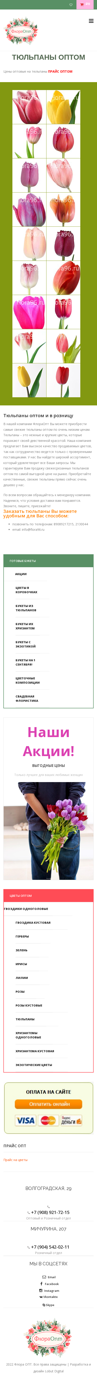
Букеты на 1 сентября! (25, 662)
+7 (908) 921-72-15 (49, 1212)
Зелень (22, 950)
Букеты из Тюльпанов (26, 608)
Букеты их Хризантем (25, 626)
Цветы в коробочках (26, 590)
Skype (49, 1305)
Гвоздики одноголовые (26, 909)
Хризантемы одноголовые (28, 1035)
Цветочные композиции (28, 680)
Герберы (22, 936)
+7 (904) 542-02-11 (49, 1247)
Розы (20, 992)
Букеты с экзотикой (26, 644)
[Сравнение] (72, 5)
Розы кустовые (29, 1005)
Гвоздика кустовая (33, 923)
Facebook (51, 1284)
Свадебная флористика (27, 698)
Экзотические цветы (34, 1065)
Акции (21, 574)
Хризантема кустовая (35, 1051)
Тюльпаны (25, 1019)
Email (51, 1277)
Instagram (51, 1291)
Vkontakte (50, 1297)
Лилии (22, 978)
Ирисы (21, 964)
